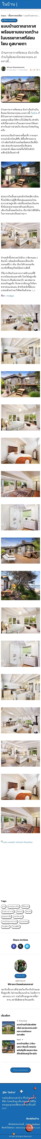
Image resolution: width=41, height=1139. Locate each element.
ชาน (3, 906)
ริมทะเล (20, 911)
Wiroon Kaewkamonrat (16, 67)
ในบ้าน (34, 113)
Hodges (11, 295)
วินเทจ (28, 911)
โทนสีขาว (5, 927)
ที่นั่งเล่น (25, 906)
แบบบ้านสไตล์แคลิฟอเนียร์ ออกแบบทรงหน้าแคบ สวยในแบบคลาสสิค (27, 1029)
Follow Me (20, 976)
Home (3, 15)
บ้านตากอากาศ (7, 911)
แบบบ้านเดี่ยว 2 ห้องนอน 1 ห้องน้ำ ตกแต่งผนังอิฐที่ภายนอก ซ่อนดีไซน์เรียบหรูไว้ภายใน (27, 1048)
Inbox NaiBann (33, 1124)
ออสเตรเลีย (6, 917)
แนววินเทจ (18, 917)
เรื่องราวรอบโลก (15, 15)
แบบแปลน (24, 922)
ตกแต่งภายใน (13, 906)
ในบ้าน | (9, 4)
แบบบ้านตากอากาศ (9, 922)
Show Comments (20, 1070)
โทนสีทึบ (15, 927)
